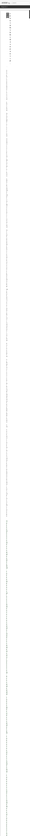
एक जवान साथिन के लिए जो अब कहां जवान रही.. (10, 38)
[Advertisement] (16, 38)
